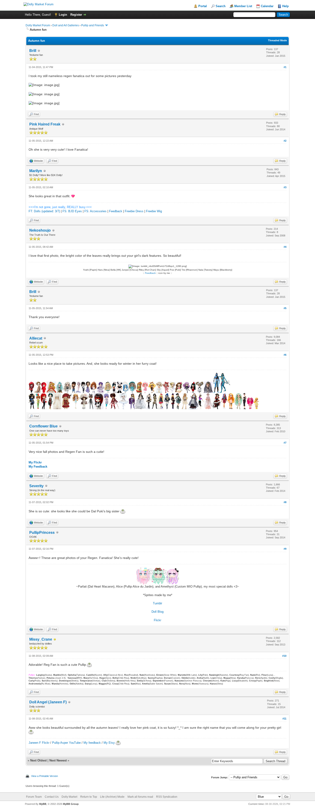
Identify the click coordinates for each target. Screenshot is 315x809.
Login (63, 14)
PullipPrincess (42, 532)
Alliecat (35, 338)
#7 (285, 442)
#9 (285, 548)
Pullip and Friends (93, 25)
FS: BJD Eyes (72, 211)
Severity (36, 486)
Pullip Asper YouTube (66, 742)
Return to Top (88, 796)
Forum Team (34, 796)
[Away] (55, 639)
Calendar (267, 6)
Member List (243, 6)
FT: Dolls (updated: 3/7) (44, 211)
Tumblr (157, 603)
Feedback (115, 211)
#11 (284, 718)
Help (285, 6)
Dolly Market (69, 796)
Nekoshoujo (40, 230)
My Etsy (110, 742)
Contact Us (52, 796)
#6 (285, 354)
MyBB (42, 804)
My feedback (92, 742)
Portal (202, 6)
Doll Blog (157, 611)
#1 (285, 67)
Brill (32, 51)
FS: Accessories (95, 211)
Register (76, 14)
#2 (285, 140)
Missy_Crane (40, 639)
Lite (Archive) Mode (112, 796)
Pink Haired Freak (44, 124)
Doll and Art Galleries (65, 25)
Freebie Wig (154, 211)
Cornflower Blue (43, 426)
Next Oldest (38, 760)
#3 (285, 187)
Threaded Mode (277, 40)
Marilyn (35, 171)
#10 (284, 655)
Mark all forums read (140, 796)
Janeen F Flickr (39, 742)
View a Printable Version (44, 776)
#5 (285, 308)
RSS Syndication (166, 796)
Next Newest (58, 760)
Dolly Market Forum (38, 25)
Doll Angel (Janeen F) (48, 702)
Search (221, 6)
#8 (285, 502)
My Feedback (38, 466)
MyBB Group (71, 804)
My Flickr (35, 462)
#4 (285, 246)
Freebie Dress (134, 211)
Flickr (157, 620)
